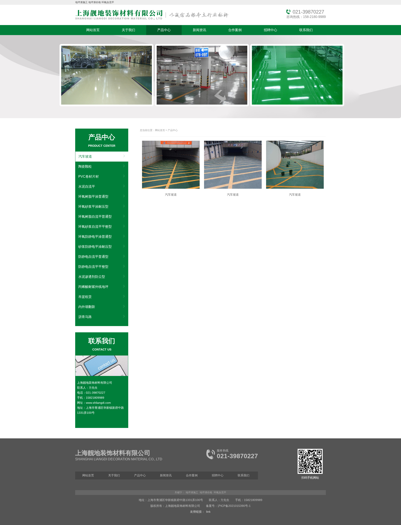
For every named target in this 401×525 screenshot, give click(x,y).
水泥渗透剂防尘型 (91, 276)
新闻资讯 (199, 30)
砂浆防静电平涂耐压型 (95, 246)
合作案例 (235, 30)
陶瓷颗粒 (85, 166)
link (208, 511)
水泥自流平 (86, 186)
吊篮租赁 (85, 297)
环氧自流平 (108, 2)
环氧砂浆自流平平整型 (95, 226)
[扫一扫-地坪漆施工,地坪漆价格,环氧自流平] (310, 473)
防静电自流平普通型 (93, 256)
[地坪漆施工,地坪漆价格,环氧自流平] (151, 20)
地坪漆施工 (81, 2)
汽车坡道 (85, 156)
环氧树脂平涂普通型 (93, 196)
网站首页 (93, 30)
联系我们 (306, 30)
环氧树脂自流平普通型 (95, 216)
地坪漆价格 (94, 2)
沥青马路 (85, 317)
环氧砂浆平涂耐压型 (93, 206)
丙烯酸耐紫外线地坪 (93, 286)
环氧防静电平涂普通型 (95, 236)
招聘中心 (270, 30)
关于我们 (128, 30)
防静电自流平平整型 (93, 266)
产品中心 (164, 30)
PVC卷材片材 (88, 176)
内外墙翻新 (86, 307)
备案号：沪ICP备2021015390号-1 (228, 505)
